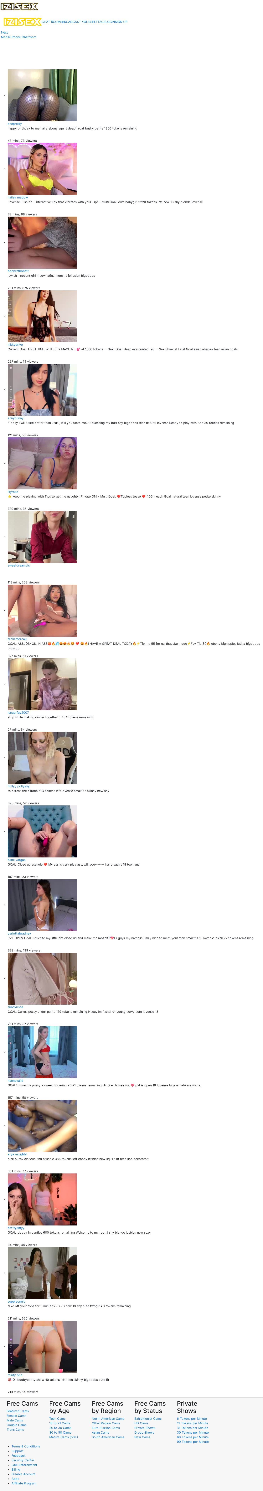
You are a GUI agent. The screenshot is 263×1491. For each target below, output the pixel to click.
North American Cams (108, 1418)
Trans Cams (15, 1429)
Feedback (19, 1455)
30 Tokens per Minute (193, 1432)
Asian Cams (100, 1432)
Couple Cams (16, 1425)
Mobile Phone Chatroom (18, 37)
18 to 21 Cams (59, 1423)
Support (17, 1451)
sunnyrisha (15, 1007)
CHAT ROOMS (52, 22)
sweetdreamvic (19, 565)
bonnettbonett (18, 271)
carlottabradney (19, 933)
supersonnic (16, 1301)
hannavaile (15, 1081)
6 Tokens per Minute (192, 1418)
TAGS (102, 22)
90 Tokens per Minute (193, 1442)
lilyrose (13, 492)
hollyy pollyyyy (19, 786)
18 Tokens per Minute (192, 1428)
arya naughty (17, 1154)
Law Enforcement (24, 1465)
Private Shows (144, 1428)
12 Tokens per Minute (192, 1423)
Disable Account (23, 1474)
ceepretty (15, 124)
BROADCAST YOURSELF (80, 22)
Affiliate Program (24, 1483)
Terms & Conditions (26, 1446)
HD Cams (141, 1423)
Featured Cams (18, 1411)
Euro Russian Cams (106, 1428)
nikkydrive (15, 344)
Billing (16, 1469)
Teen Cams (57, 1418)
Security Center (23, 1460)
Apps (15, 1479)
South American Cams (108, 1437)
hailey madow (18, 197)
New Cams (142, 1437)
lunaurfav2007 (18, 712)
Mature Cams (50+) (63, 1437)
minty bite (15, 1375)
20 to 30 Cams (60, 1428)
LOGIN (110, 22)
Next (4, 32)
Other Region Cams (106, 1423)
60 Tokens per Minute (193, 1437)
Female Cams (16, 1416)
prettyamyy (16, 1228)
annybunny (15, 418)
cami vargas (16, 860)
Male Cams (15, 1420)
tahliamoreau (17, 639)
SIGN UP (121, 22)
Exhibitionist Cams (148, 1418)
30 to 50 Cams (60, 1432)
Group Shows (144, 1432)
